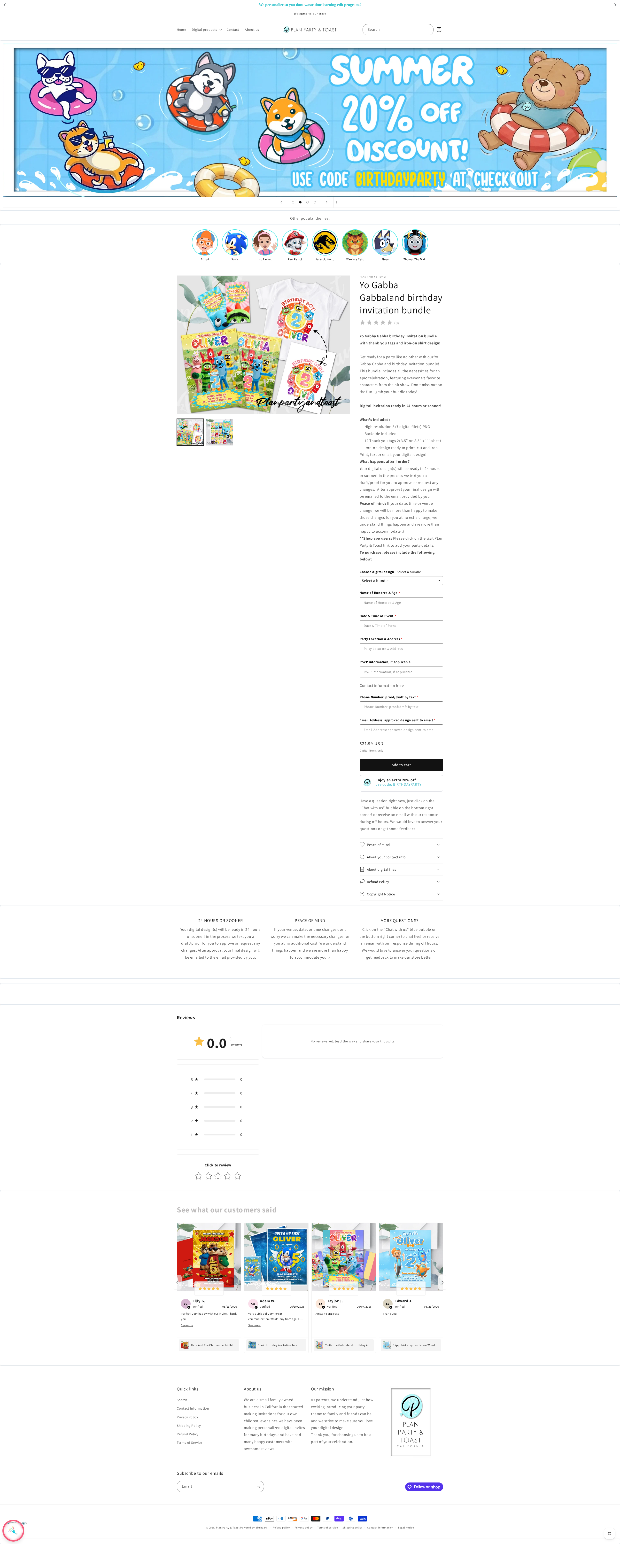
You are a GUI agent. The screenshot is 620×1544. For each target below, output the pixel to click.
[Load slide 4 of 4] (314, 202)
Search (182, 1400)
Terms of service (327, 1527)
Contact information (380, 1527)
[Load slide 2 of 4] (300, 202)
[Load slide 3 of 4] (307, 202)
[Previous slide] (281, 202)
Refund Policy (187, 1434)
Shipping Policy (189, 1425)
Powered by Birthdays (254, 1527)
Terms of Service (189, 1443)
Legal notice (406, 1527)
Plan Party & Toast (228, 1527)
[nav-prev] (177, 1282)
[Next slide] (326, 202)
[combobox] (398, 29)
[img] (376, 323)
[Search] (428, 29)
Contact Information (193, 1408)
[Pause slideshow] (338, 202)
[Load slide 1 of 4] (293, 202)
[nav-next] (442, 1282)
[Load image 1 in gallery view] (190, 432)
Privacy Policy (187, 1417)
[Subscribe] (258, 1486)
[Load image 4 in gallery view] (219, 432)
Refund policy (281, 1527)
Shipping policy (352, 1527)
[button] (206, 29)
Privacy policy (304, 1527)
